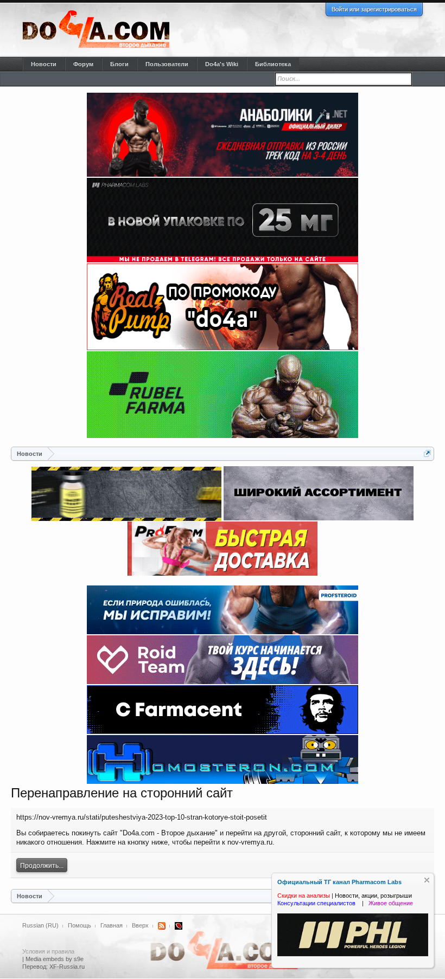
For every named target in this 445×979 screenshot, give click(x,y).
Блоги (119, 64)
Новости (43, 64)
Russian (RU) (40, 925)
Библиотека (273, 64)
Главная (111, 925)
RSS (162, 926)
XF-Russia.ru (67, 966)
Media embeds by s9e (55, 959)
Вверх (140, 925)
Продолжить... (41, 865)
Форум (83, 64)
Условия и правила (48, 951)
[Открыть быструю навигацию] (427, 453)
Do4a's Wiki (221, 64)
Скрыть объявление (427, 880)
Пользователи (166, 64)
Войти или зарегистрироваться (374, 9)
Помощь (79, 925)
